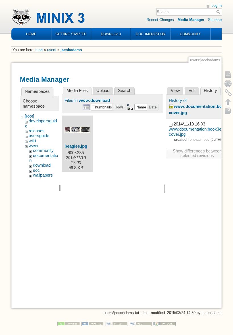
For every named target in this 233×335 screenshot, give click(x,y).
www (33, 145)
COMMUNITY (190, 34)
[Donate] (68, 323)
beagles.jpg (76, 146)
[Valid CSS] (140, 323)
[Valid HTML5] (116, 323)
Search (219, 12)
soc (36, 170)
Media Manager (191, 20)
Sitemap (215, 20)
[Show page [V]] (228, 74)
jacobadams (71, 50)
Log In (216, 5)
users (51, 50)
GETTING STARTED (71, 34)
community (43, 150)
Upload (102, 90)
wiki (32, 141)
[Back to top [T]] (228, 101)
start (39, 50)
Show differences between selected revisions (197, 153)
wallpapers (43, 175)
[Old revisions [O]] (228, 83)
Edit (191, 90)
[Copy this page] (228, 110)
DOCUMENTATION (150, 34)
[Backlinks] (228, 92)
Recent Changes (160, 20)
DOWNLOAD (111, 34)
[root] (29, 116)
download (42, 165)
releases (37, 131)
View (175, 90)
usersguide (39, 135)
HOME (31, 34)
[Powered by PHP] (92, 323)
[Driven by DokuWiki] (164, 323)
